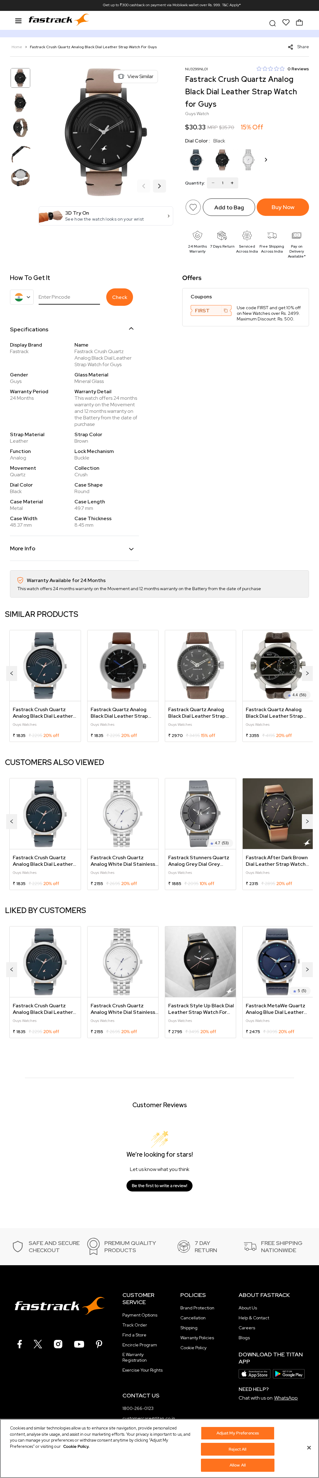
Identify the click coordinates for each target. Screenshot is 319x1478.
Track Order (134, 1325)
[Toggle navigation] (18, 20)
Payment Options (139, 1315)
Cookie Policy (193, 1347)
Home (17, 46)
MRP (212, 127)
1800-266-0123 (138, 1408)
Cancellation (193, 1318)
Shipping (189, 1328)
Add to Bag (229, 207)
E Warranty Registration (134, 1357)
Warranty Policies (197, 1337)
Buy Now (283, 207)
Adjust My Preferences (238, 1433)
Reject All (237, 1449)
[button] (106, 216)
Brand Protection (197, 1308)
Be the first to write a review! (159, 1185)
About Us (248, 1308)
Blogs (244, 1337)
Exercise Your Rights (142, 1370)
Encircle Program (139, 1345)
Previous (143, 186)
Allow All (238, 1465)
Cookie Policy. (76, 1446)
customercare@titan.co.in (148, 1418)
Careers (247, 1328)
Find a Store (134, 1335)
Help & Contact (254, 1318)
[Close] (309, 1448)
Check (119, 297)
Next (159, 186)
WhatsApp (286, 1398)
